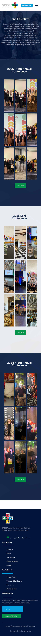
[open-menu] (36, 5)
